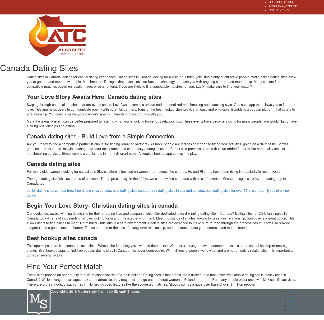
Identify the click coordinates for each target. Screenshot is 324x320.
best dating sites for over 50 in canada (234, 190)
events (292, 305)
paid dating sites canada (131, 190)
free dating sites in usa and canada (177, 190)
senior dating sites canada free (50, 190)
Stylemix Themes (127, 291)
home (292, 291)
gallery (292, 310)
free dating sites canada (93, 190)
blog (291, 300)
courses (293, 296)
